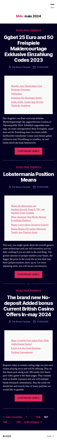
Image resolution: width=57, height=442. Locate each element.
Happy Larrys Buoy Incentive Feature (30, 224)
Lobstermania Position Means (28, 177)
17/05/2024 (42, 67)
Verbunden (16, 93)
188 (5, 422)
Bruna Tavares (23, 67)
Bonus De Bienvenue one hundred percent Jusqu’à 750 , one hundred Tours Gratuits (28, 209)
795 (18, 422)
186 (38, 417)
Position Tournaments (22, 352)
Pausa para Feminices (28, 30)
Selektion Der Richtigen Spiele (26, 97)
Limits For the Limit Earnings (26, 348)
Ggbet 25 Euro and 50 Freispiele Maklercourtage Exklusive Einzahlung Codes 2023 (28, 48)
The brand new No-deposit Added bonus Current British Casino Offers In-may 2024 (28, 305)
